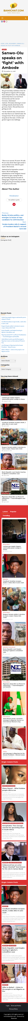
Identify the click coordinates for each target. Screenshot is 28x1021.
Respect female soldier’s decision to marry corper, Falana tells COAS (12, 327)
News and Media (16, 1006)
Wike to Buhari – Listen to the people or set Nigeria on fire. (12, 350)
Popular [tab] (13, 511)
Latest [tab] (5, 511)
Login (7, 1006)
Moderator (14, 196)
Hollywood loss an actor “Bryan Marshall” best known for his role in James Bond (13, 867)
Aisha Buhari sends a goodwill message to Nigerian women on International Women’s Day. (13, 341)
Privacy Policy (13, 1009)
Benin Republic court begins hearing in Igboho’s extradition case (11, 331)
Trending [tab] (6, 515)
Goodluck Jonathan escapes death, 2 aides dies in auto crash (13, 322)
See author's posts (14, 200)
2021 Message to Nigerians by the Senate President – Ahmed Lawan (12, 346)
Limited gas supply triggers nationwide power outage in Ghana (13, 318)
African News (5, 394)
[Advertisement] (14, 31)
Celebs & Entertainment (9, 785)
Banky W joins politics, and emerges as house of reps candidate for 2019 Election (13, 216)
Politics (4, 49)
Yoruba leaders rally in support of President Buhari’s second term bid (14, 225)
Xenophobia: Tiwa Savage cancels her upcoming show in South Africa (13, 827)
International (11, 468)
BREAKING (4, 418)
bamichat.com (14, 10)
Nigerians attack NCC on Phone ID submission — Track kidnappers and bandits (13, 336)
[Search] (26, 18)
